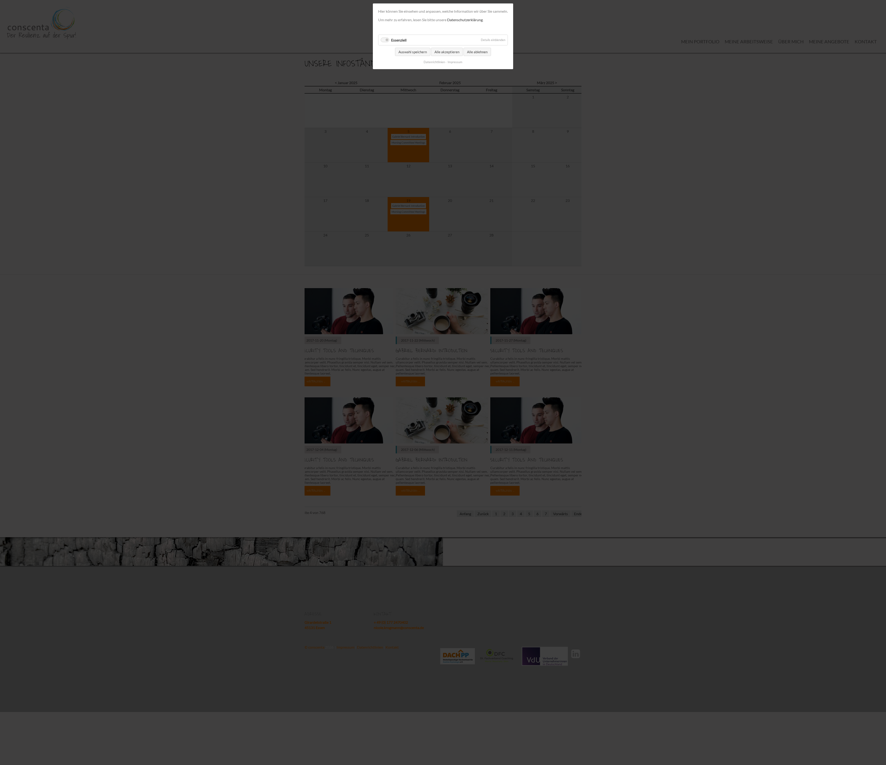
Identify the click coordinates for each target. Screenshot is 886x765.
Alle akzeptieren (446, 52)
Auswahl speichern (412, 52)
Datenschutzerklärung (465, 20)
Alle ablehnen (477, 52)
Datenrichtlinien (434, 62)
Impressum (455, 62)
